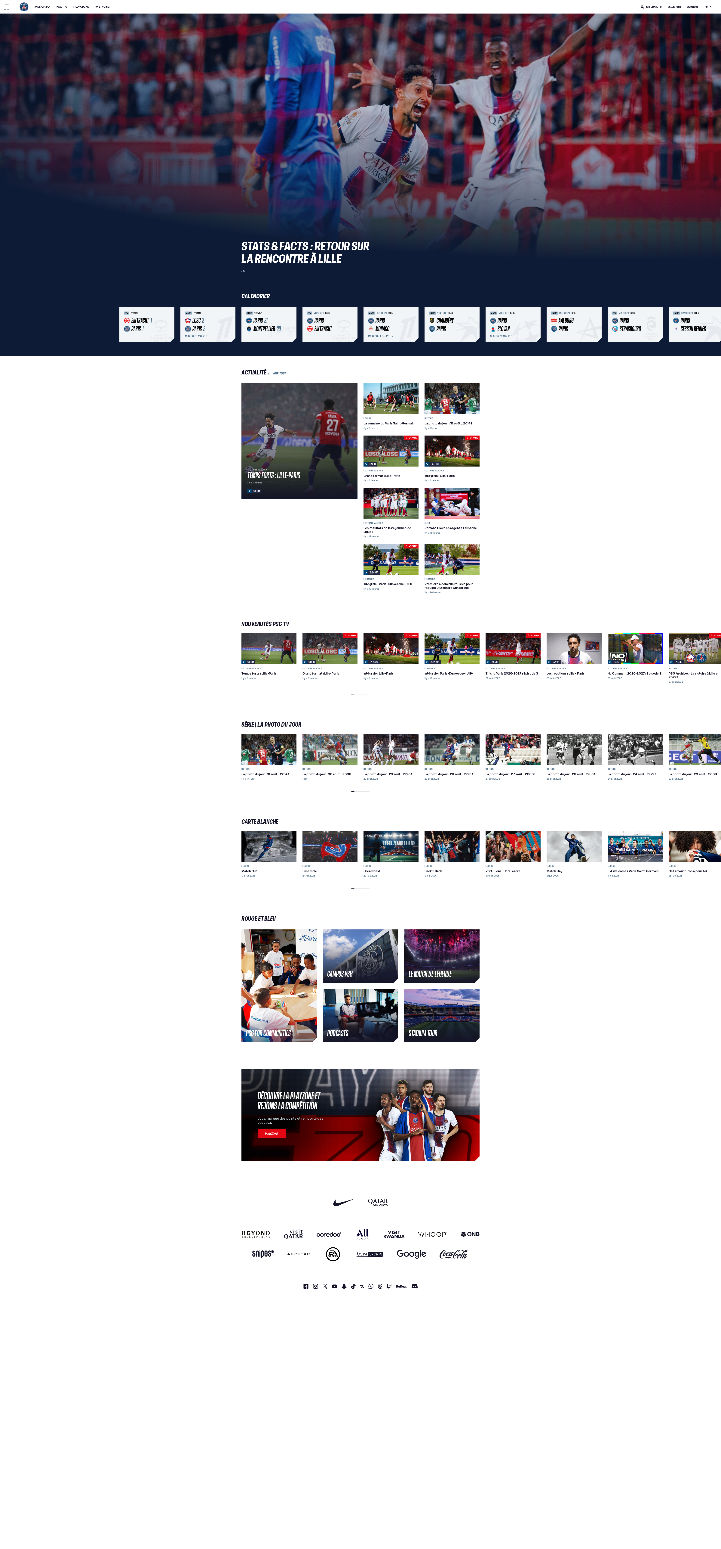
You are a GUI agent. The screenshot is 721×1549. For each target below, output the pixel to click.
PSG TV (61, 7)
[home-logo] (24, 6)
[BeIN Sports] (369, 1254)
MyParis (103, 7)
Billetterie (675, 6)
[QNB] (470, 1234)
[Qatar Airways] (378, 1202)
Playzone (81, 7)
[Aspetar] (298, 1254)
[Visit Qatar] (293, 1234)
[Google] (411, 1254)
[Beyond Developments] (256, 1234)
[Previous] (245, 324)
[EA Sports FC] (333, 1254)
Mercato (42, 7)
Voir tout (279, 373)
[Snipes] (263, 1254)
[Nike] (343, 1202)
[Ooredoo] (329, 1234)
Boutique (692, 6)
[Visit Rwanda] (394, 1234)
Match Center (194, 336)
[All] (362, 1234)
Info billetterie (379, 336)
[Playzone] (272, 1133)
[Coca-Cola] (454, 1254)
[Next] (475, 324)
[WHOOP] (432, 1234)
